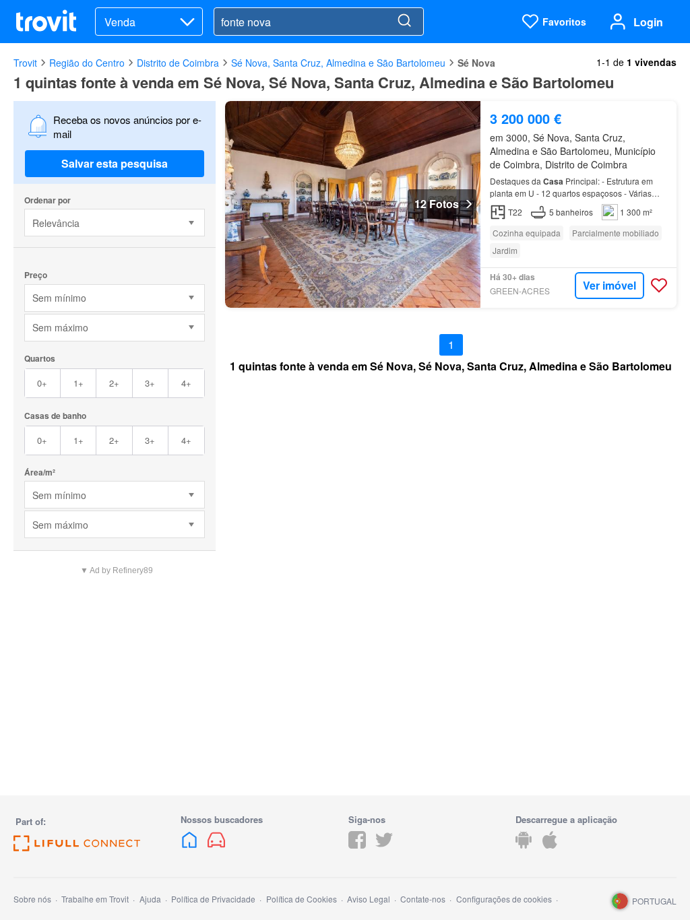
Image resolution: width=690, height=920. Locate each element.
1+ (78, 382)
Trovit (25, 62)
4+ (186, 382)
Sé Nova (476, 62)
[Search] (404, 21)
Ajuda (150, 899)
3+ (150, 382)
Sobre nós (32, 899)
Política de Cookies (301, 899)
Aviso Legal (368, 899)
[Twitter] (384, 844)
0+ (42, 382)
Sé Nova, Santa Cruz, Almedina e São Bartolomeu (338, 62)
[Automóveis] (216, 844)
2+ (114, 382)
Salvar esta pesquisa (114, 163)
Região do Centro (87, 62)
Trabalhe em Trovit (95, 899)
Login (648, 22)
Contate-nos (422, 899)
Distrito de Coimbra (178, 62)
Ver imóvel (609, 285)
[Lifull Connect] (76, 847)
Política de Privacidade (213, 899)
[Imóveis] (191, 844)
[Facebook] (357, 844)
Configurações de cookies (504, 899)
